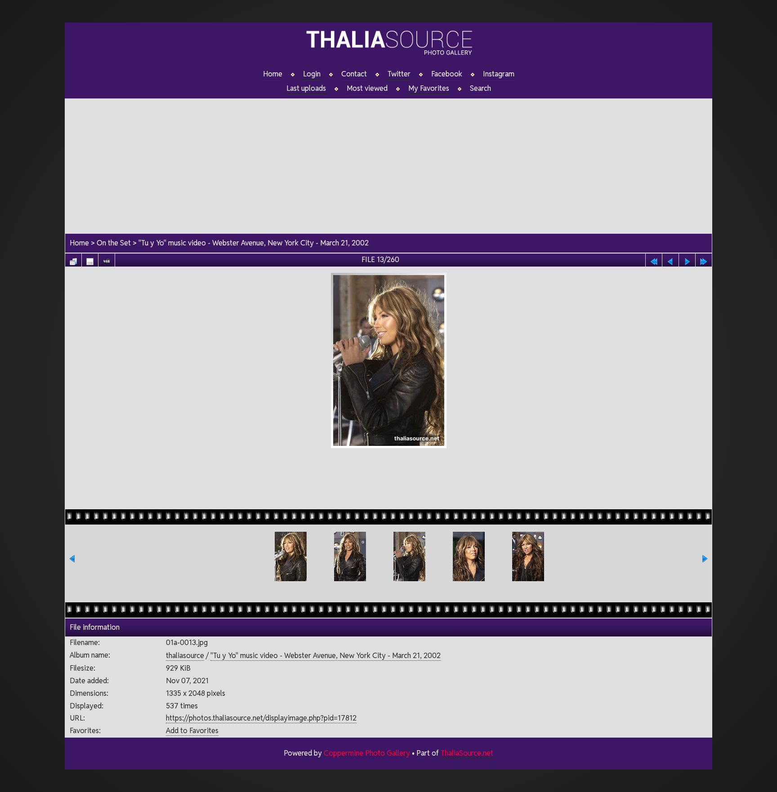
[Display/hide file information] (90, 259)
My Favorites (428, 88)
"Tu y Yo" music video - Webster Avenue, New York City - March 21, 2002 (253, 243)
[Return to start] (653, 259)
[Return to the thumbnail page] (73, 259)
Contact (354, 74)
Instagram (498, 74)
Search (480, 88)
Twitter (399, 74)
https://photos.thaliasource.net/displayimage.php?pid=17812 (261, 718)
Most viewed (367, 88)
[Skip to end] (703, 259)
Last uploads (306, 88)
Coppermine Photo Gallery (367, 753)
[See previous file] (670, 259)
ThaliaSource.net (467, 753)
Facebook (446, 74)
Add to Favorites (192, 730)
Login (312, 74)
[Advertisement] (388, 161)
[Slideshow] (106, 259)
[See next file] (687, 259)
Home (272, 74)
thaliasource (185, 655)
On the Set (114, 243)
